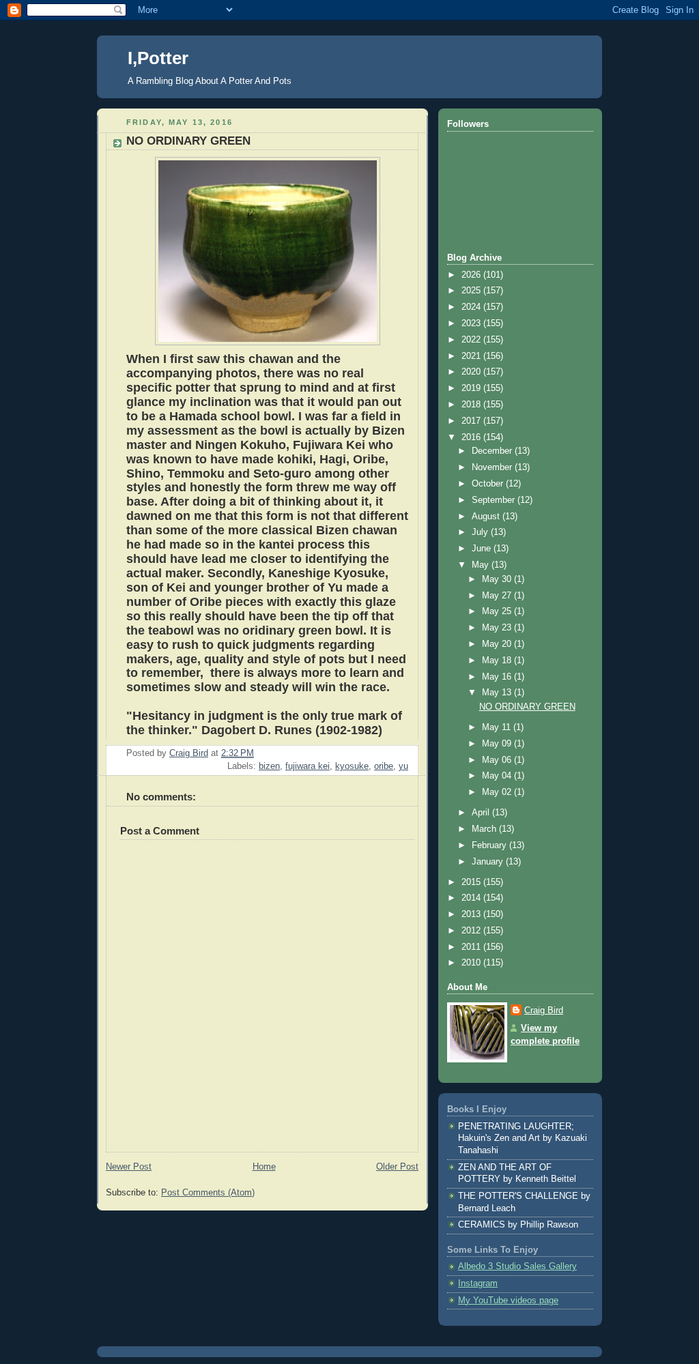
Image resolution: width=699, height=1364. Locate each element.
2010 (472, 963)
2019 (472, 388)
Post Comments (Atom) (208, 1193)
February (490, 845)
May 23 (498, 628)
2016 (472, 437)
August (487, 516)
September (494, 500)
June (483, 548)
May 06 (498, 760)
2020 (472, 372)
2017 (472, 421)
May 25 (498, 611)
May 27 (498, 595)
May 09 (498, 744)
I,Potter (158, 58)
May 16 (498, 677)
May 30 (498, 579)
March (485, 829)
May (481, 565)
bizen (269, 766)
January (489, 862)
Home (264, 1167)
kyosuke (352, 766)
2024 (472, 307)
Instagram (478, 1283)
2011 (472, 947)
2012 (472, 930)
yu (403, 766)
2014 (472, 898)
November (493, 467)
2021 (472, 356)
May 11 (497, 727)
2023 (472, 323)
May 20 (498, 644)
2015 (472, 882)
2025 (472, 290)
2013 (472, 914)
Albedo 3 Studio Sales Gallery (517, 1266)
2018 (472, 404)
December (493, 451)
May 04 (498, 776)
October (489, 484)
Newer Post (129, 1167)
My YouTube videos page (508, 1300)
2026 (472, 275)
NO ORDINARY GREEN (527, 707)
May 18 (498, 660)
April (482, 812)
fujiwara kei (307, 766)
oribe (383, 766)
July (481, 532)
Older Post (397, 1167)
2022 (472, 340)
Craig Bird (543, 1010)
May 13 (498, 692)
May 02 (498, 792)
